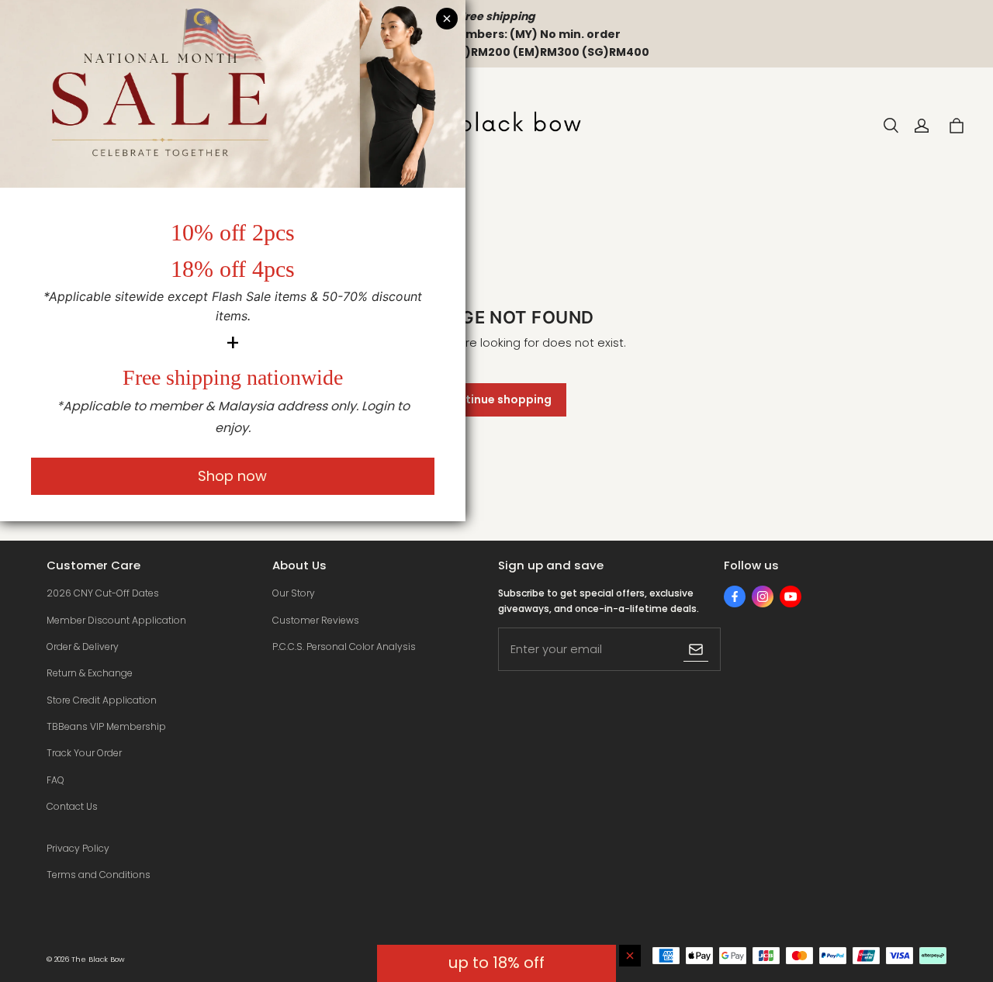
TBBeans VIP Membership (106, 726)
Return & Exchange (90, 672)
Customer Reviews (315, 620)
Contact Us (72, 806)
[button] (890, 125)
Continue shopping (497, 399)
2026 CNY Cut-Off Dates (103, 593)
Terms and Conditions (99, 874)
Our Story (293, 593)
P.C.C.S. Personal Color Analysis (344, 646)
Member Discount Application (116, 620)
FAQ (55, 780)
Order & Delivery (83, 646)
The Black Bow (98, 959)
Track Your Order (84, 752)
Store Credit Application (102, 700)
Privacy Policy (78, 848)
